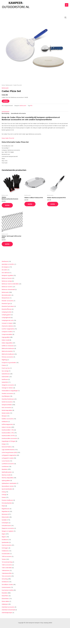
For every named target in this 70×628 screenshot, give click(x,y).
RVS (31, 105)
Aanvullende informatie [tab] (18, 113)
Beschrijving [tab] (5, 113)
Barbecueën (9, 85)
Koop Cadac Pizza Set (8, 138)
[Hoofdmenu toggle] (66, 5)
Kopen (5, 101)
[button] (65, 17)
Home (3, 85)
